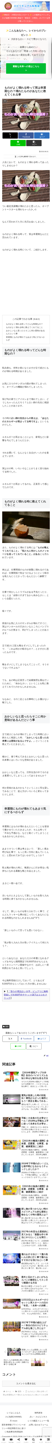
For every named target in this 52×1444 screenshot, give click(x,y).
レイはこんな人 (13, 1413)
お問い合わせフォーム (38, 1425)
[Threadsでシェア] (20, 985)
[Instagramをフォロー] (43, 843)
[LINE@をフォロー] (37, 850)
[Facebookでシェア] (8, 985)
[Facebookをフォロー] (31, 843)
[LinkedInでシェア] (31, 993)
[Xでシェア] (8, 978)
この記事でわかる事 (22, 319)
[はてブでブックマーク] (43, 985)
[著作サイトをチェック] (8, 843)
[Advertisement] (26, 286)
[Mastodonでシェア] (20, 978)
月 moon (13, 1421)
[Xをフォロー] (20, 843)
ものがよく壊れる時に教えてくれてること (24, 327)
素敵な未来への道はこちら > (26, 68)
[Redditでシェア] (31, 985)
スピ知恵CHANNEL (13, 1417)
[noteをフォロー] (26, 850)
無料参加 (38, 1413)
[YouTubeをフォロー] (14, 850)
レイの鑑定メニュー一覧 (38, 1421)
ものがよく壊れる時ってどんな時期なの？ (24, 324)
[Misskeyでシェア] (43, 978)
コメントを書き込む (26, 1383)
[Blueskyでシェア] (31, 978)
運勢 (7, 1027)
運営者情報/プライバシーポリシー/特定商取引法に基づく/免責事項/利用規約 (14, 1428)
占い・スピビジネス (38, 1417)
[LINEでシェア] (8, 993)
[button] (34, 143)
